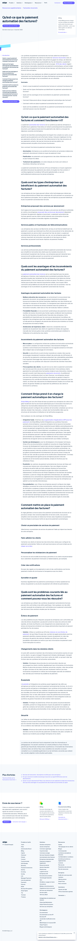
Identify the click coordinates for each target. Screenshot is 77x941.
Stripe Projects (44, 925)
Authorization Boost (26, 848)
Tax (22, 892)
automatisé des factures (37, 125)
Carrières (60, 877)
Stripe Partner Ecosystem (46, 904)
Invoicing (23, 872)
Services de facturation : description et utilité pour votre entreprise (41, 774)
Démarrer (6, 821)
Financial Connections (26, 867)
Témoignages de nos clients (65, 846)
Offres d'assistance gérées (65, 891)
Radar (22, 886)
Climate (23, 857)
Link (22, 876)
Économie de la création (46, 875)
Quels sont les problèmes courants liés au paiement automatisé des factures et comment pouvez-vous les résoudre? (10, 94)
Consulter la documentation (62, 818)
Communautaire (62, 851)
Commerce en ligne (45, 853)
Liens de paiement (26, 880)
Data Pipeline (24, 863)
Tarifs (45, 2)
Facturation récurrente (30, 8)
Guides (60, 844)
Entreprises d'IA (44, 873)
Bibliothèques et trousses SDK (48, 922)
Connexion (57, 3)
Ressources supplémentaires (11, 8)
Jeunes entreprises (45, 846)
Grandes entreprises (45, 844)
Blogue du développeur (46, 927)
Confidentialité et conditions (65, 857)
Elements (23, 865)
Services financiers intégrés (47, 855)
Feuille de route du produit (65, 875)
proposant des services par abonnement (51, 212)
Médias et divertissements (47, 886)
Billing (22, 851)
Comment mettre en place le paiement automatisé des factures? (10, 86)
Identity (23, 869)
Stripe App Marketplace (46, 902)
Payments (23, 882)
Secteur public (43, 892)
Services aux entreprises (46, 890)
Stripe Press (61, 881)
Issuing (23, 874)
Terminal (23, 895)
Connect (23, 859)
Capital (23, 853)
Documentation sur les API (46, 914)
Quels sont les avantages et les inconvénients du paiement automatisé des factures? (10, 74)
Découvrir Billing (44, 819)
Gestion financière (44, 867)
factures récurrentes (59, 58)
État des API (43, 916)
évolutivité (25, 684)
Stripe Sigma (24, 890)
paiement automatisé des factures (34, 274)
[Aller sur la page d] (4, 842)
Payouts (23, 884)
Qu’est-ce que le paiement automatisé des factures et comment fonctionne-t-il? (10, 59)
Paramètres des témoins (64, 867)
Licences (60, 863)
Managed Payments (26, 878)
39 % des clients (61, 64)
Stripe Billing (25, 401)
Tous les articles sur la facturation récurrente (8, 778)
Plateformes (43, 869)
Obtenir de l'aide (62, 889)
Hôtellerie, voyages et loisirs (47, 882)
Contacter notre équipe (19, 821)
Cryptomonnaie (25, 861)
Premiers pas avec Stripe (11, 25)
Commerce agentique (45, 848)
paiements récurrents (53, 373)
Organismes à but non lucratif (47, 888)
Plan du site (61, 865)
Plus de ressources (63, 869)
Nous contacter (68, 3)
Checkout (23, 855)
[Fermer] (74, 933)
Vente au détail (44, 894)
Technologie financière (46, 878)
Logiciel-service (44, 871)
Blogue (60, 848)
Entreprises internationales (47, 859)
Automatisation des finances (47, 857)
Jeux (41, 880)
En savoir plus (62, 32)
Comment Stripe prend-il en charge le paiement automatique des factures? (10, 80)
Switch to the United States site (47, 937)
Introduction (5, 55)
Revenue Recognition (26, 888)
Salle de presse (62, 879)
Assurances (43, 884)
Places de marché (44, 865)
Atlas (22, 846)
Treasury (23, 897)
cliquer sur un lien (26, 546)
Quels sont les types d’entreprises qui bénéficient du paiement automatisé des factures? (10, 66)
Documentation (44, 912)
